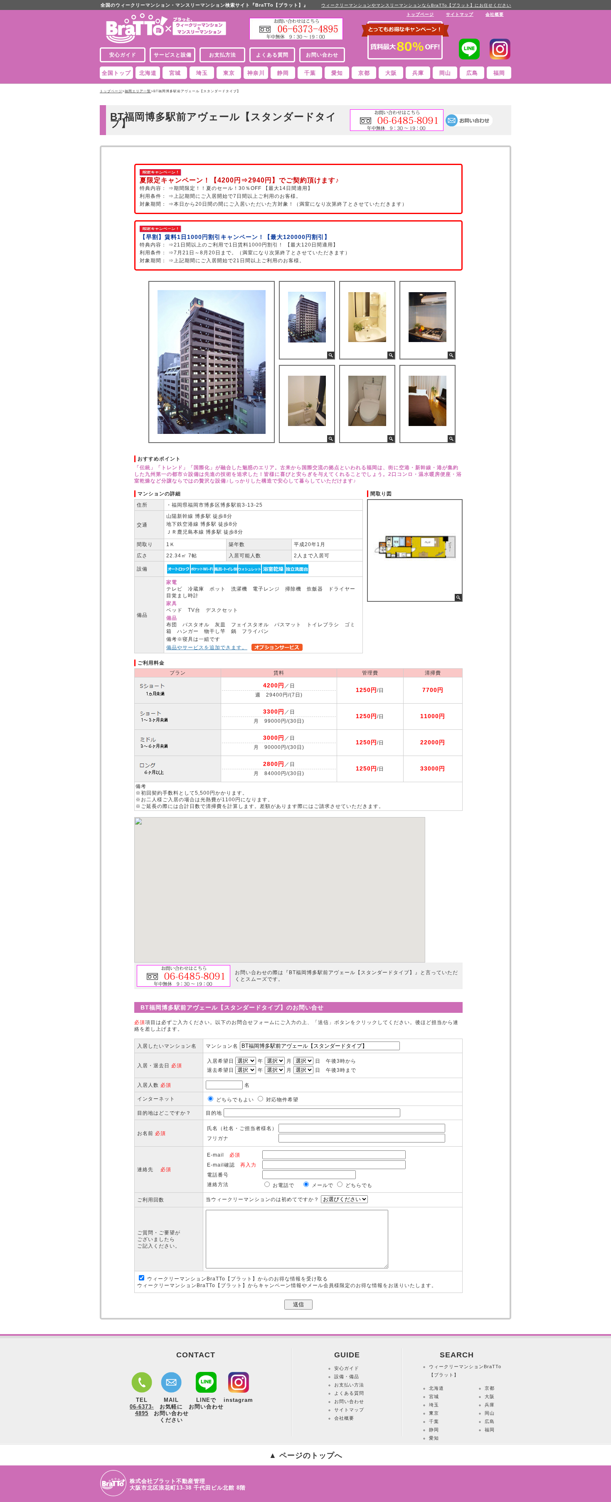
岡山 (445, 73)
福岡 (499, 73)
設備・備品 (346, 1376)
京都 (364, 73)
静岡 (283, 73)
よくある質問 (349, 1393)
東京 (229, 73)
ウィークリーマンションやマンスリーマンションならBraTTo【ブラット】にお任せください (416, 5)
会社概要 (494, 14)
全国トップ (116, 73)
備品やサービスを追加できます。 (206, 647)
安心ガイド (346, 1368)
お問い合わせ (349, 1401)
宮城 (175, 73)
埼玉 (202, 73)
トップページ (420, 14)
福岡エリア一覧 (138, 91)
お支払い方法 (349, 1384)
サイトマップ (459, 14)
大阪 (391, 73)
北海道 (148, 73)
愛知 (337, 73)
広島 (472, 73)
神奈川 (256, 73)
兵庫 (418, 73)
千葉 (310, 73)
